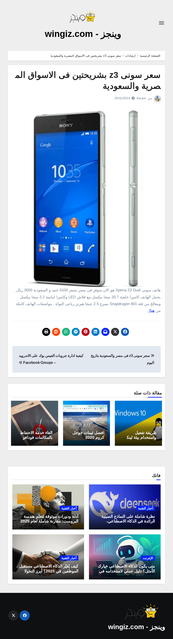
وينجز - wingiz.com (83, 34)
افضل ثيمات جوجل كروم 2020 (88, 435)
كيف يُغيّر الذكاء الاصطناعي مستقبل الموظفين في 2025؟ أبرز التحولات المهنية (48, 571)
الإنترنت (148, 558)
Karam (141, 98)
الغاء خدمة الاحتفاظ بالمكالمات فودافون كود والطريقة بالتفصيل (36, 440)
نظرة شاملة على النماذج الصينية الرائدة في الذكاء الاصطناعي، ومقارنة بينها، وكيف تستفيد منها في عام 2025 (126, 523)
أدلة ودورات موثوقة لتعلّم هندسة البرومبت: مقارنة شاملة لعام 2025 (49, 519)
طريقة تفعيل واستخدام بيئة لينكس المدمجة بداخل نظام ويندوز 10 (139, 440)
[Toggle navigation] (161, 23)
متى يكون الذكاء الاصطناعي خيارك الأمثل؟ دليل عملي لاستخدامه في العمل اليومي (126, 571)
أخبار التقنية (145, 508)
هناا (151, 310)
